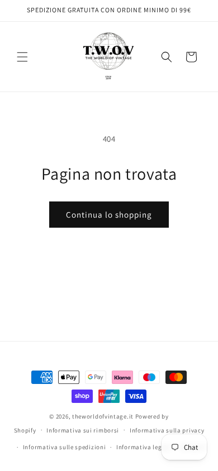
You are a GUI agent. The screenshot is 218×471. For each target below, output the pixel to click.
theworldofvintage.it (103, 416)
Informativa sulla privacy (167, 430)
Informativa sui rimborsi (82, 430)
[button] (22, 57)
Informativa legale (143, 447)
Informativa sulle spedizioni (64, 447)
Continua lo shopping (109, 214)
